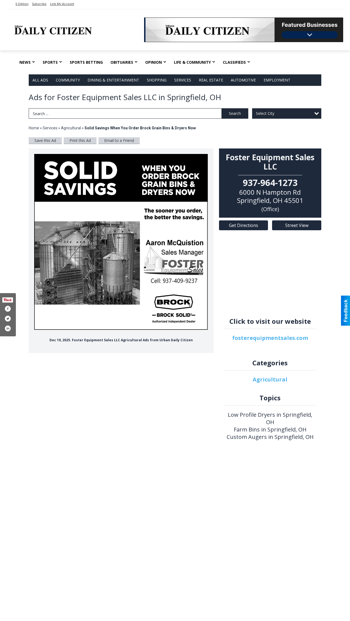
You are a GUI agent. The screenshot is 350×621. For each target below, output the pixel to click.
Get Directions (243, 225)
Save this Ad (45, 140)
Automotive (243, 80)
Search (235, 113)
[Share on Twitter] (7, 318)
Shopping (157, 80)
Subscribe (39, 4)
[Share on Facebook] (7, 309)
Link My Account (62, 4)
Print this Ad (80, 140)
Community (68, 80)
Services (182, 80)
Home (34, 128)
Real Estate (211, 80)
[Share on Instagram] (7, 328)
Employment (277, 80)
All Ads (40, 80)
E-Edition (22, 4)
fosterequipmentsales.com (270, 337)
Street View (296, 225)
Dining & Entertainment (113, 80)
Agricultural (71, 128)
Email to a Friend (119, 140)
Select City (265, 113)
